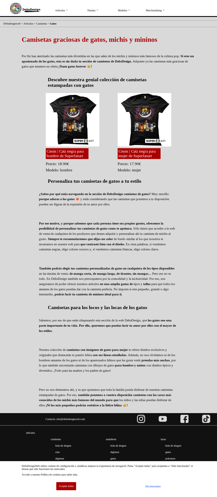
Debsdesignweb (12, 23)
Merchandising (154, 10)
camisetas (56, 439)
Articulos (28, 23)
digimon (59, 458)
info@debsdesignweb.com (70, 419)
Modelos (122, 10)
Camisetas (41, 23)
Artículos (60, 10)
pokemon (170, 458)
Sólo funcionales (153, 486)
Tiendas (91, 10)
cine (57, 452)
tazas (163, 439)
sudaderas (111, 439)
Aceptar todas (66, 486)
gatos (113, 458)
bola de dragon (63, 445)
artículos (30, 432)
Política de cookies (51, 474)
